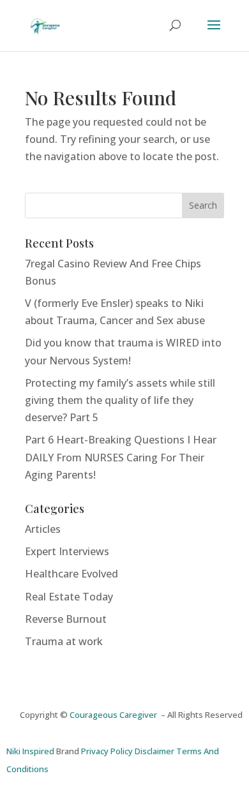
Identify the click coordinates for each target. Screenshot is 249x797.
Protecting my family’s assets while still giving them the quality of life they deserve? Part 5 (120, 400)
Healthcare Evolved (71, 574)
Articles (43, 529)
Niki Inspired (30, 751)
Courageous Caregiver (115, 714)
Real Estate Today (69, 597)
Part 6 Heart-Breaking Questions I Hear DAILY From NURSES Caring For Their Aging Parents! (120, 457)
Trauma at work (64, 641)
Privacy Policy (107, 751)
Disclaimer (154, 751)
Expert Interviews (67, 551)
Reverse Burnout (66, 619)
